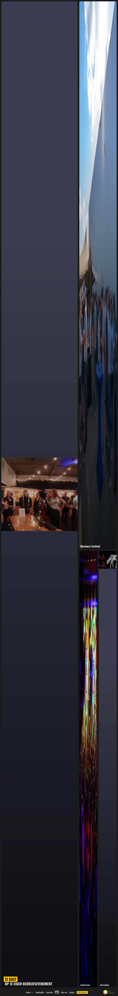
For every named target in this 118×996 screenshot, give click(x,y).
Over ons (64, 992)
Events (28, 992)
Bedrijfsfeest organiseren (32, 989)
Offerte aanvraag (82, 992)
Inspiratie (49, 992)
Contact (72, 992)
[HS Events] (57, 993)
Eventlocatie (40, 992)
